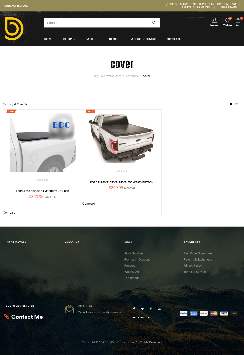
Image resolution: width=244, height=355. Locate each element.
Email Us (85, 306)
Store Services (133, 253)
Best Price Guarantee (198, 253)
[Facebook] (134, 309)
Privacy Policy (193, 265)
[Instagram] (151, 309)
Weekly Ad (131, 272)
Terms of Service (195, 272)
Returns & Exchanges (198, 259)
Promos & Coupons (137, 259)
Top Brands (131, 278)
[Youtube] (160, 309)
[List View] (236, 104)
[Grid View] (231, 104)
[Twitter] (142, 309)
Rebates (129, 265)
